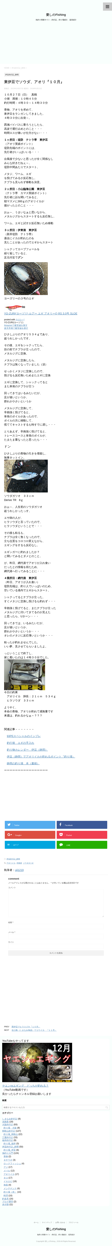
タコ (6, 1178)
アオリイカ (11, 863)
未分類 (5, 1204)
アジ (6, 1167)
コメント (12, 887)
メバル (7, 1171)
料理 (6, 1195)
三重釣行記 (7, 1137)
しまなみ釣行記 (9, 1119)
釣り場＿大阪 (10, 1128)
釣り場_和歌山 (11, 1134)
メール (11, 932)
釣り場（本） (10, 1192)
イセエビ (8, 1181)
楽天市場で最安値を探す (16, 328)
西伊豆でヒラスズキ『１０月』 (26, 1027)
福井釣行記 (7, 1140)
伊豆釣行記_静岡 (13, 859)
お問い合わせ (60, 1222)
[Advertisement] (56, 43)
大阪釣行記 (7, 1124)
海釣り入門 (7, 1153)
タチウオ (8, 1160)
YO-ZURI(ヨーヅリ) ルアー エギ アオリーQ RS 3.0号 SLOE (40, 313)
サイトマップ (47, 1222)
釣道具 (5, 1199)
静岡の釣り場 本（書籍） (23, 763)
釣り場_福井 (10, 1143)
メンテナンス (10, 1188)
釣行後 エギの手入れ (20, 742)
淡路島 (5, 1122)
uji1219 (19, 869)
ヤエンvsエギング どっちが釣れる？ (25, 1085)
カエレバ (20, 319)
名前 (10, 922)
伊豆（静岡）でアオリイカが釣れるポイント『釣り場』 (41, 756)
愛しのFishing (56, 14)
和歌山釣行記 (8, 1131)
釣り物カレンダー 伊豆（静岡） (27, 749)
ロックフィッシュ (12, 1163)
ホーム (36, 1222)
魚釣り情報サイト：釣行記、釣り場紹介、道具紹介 (56, 1235)
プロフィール (73, 1222)
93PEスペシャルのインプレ (24, 736)
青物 (6, 1156)
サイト (11, 942)
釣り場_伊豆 (10, 1150)
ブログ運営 (7, 1201)
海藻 (6, 1185)
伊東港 (19, 863)
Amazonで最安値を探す (15, 325)
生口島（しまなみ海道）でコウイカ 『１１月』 (34, 1030)
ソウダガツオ (28, 863)
